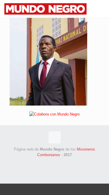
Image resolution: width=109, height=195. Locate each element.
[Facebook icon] (45, 163)
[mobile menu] (101, 9)
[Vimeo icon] (58, 163)
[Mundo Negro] (52, 8)
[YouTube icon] (64, 163)
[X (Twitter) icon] (51, 163)
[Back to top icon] (55, 137)
